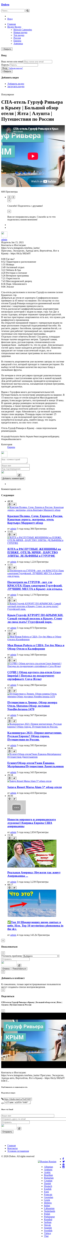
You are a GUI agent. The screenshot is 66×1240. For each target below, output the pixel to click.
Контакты (12, 1148)
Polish (47, 1214)
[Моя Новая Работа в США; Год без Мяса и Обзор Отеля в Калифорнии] (36, 639)
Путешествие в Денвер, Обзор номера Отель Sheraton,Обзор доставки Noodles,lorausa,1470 (32, 706)
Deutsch (48, 1186)
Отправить (7, 1132)
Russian (52, 1161)
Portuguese (49, 1216)
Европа (17, 40)
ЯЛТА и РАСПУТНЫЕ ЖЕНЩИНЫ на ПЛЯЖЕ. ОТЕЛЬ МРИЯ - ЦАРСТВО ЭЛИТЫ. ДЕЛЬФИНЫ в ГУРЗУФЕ (34, 552)
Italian (47, 1205)
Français (48, 1194)
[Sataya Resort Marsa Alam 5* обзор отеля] (29, 781)
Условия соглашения (18, 1151)
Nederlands (49, 1211)
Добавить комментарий (13, 478)
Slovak (47, 1225)
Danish (47, 1183)
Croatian (48, 1180)
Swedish (48, 1230)
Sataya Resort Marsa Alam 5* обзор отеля (34, 787)
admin (4, 239)
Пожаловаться (19, 969)
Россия (17, 38)
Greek (47, 1200)
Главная (11, 24)
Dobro (5, 4)
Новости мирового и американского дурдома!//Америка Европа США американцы (31, 823)
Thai (46, 1236)
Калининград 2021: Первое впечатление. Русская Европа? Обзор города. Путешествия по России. (34, 736)
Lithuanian (49, 1208)
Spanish (48, 1227)
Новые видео (20, 32)
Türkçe (47, 1233)
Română (48, 1219)
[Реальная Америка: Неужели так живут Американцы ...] (31, 866)
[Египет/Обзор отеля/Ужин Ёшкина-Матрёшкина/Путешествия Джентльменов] (36, 757)
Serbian (47, 1222)
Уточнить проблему (11, 956)
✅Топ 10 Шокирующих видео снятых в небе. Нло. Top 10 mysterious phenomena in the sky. (35, 926)
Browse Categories (23, 29)
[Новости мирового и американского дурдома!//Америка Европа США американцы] (16, 813)
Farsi (46, 1191)
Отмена (6, 969)
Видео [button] (10, 27)
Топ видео (19, 35)
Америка (18, 43)
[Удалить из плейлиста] (14, 504)
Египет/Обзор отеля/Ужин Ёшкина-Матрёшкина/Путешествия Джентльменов (35, 764)
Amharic (48, 1169)
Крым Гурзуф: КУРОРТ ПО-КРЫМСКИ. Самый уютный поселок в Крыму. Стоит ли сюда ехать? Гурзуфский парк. (35, 618)
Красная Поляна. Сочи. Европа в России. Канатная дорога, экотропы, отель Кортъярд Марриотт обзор (35, 519)
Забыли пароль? (16, 68)
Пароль (5, 64)
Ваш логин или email (12, 61)
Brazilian (48, 1175)
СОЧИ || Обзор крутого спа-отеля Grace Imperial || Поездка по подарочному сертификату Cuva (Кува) (34, 676)
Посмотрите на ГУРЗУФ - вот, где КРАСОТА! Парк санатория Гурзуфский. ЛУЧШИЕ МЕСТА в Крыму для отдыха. (35, 585)
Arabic (47, 1172)
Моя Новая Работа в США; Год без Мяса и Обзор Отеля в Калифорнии (35, 647)
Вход (10, 19)
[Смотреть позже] (9, 504)
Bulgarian (49, 1178)
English (47, 1189)
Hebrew (48, 1202)
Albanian (48, 1166)
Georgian (48, 1197)
